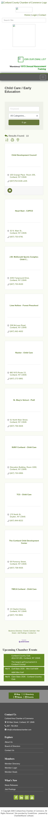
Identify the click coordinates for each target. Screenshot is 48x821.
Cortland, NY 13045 (20, 722)
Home (27, 15)
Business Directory (15, 631)
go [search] (25, 122)
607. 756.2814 (12, 726)
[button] (6, 136)
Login (34, 15)
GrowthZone (32, 813)
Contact (42, 15)
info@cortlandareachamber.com (18, 730)
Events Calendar (29, 631)
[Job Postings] (9, 192)
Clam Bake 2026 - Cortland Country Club (26, 676)
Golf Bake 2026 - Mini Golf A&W (24, 667)
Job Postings (22, 633)
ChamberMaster (20, 816)
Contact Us (32, 633)
